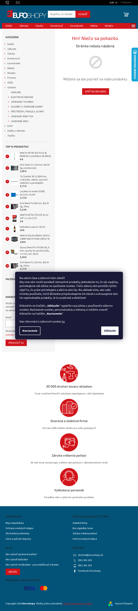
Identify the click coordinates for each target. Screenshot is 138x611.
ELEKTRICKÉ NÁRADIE (22, 97)
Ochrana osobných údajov (19, 528)
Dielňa (10, 44)
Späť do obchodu (95, 91)
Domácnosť (13, 58)
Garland (11, 87)
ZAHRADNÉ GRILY (20, 121)
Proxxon (11, 78)
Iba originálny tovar (83, 528)
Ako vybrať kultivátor (17, 559)
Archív (12, 571)
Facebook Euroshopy (89, 571)
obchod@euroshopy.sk (90, 555)
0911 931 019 (85, 560)
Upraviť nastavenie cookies (78, 603)
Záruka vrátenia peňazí (85, 533)
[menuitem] (9, 26)
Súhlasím (110, 331)
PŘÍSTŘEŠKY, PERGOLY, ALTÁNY (27, 111)
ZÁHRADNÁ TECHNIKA (22, 102)
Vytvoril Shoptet (124, 603)
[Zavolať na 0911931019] (11, 2)
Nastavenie (29, 331)
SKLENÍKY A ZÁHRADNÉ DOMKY (27, 107)
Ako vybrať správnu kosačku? (21, 554)
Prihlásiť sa (16, 342)
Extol (10, 126)
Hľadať (82, 14)
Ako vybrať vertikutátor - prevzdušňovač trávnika (32, 565)
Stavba (11, 54)
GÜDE (10, 82)
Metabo (11, 73)
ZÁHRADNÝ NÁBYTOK (22, 116)
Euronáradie (13, 63)
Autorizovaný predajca (85, 539)
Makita (10, 68)
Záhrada (11, 49)
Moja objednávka (15, 523)
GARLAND (16, 92)
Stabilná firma (80, 523)
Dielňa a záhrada (16, 131)
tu (63, 322)
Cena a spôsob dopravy (18, 539)
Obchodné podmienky (17, 533)
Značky (11, 136)
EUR (112, 2)
